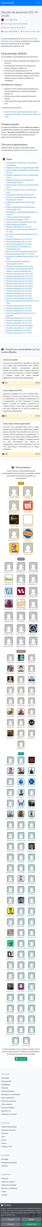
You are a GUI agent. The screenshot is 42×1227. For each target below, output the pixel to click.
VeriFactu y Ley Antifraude (10, 1094)
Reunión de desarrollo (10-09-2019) (19, 266)
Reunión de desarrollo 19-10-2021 (19, 227)
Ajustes (31, 1219)
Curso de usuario (10, 360)
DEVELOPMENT (14, 31)
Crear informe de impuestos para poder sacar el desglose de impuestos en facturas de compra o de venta (22, 114)
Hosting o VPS (6, 1146)
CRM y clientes (6, 1104)
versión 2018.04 (28, 39)
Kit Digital (4, 1159)
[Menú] (38, 3)
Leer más (10, 1219)
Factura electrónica (7, 1091)
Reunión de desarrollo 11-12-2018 (19, 328)
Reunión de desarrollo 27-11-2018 (19, 333)
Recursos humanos (8, 1108)
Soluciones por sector (9, 1114)
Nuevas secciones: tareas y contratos (19, 298)
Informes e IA (6, 1111)
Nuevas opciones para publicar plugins (19, 325)
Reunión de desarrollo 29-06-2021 (19, 244)
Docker (3, 1143)
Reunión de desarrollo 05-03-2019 (19, 306)
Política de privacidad (8, 1185)
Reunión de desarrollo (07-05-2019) (19, 283)
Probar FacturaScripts (9, 1127)
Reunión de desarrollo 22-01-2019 (19, 320)
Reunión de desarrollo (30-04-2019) (19, 286)
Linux (3, 1137)
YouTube (4, 1195)
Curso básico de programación (16, 423)
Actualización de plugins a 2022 (17, 219)
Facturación (5, 1078)
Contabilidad (5, 1085)
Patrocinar (22, 1059)
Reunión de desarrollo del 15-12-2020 (20, 254)
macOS (3, 1140)
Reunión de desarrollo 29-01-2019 (19, 318)
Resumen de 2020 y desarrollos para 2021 (21, 251)
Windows (4, 1133)
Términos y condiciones (9, 1188)
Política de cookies (7, 1182)
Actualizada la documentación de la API (20, 195)
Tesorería (4, 1088)
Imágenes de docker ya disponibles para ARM (22, 168)
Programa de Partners (9, 1162)
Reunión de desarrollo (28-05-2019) (19, 279)
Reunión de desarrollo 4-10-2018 (18, 330)
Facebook (4, 1178)
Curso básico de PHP (12, 390)
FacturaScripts (7, 2)
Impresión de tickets (8, 1130)
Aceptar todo (31, 1224)
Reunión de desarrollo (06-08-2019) (19, 274)
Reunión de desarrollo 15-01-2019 (19, 323)
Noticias (15, 20)
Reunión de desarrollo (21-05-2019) (19, 281)
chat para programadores (29, 150)
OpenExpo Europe (7, 41)
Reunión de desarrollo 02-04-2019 (19, 296)
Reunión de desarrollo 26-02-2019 (19, 308)
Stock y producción (7, 1098)
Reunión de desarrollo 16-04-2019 (19, 291)
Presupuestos (6, 1081)
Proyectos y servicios (8, 1101)
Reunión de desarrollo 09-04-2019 (19, 293)
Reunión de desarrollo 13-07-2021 (19, 239)
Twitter (3, 1192)
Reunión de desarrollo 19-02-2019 (19, 311)
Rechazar (11, 1224)
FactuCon (4, 1166)
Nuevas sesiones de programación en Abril (21, 222)
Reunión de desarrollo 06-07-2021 (19, 242)
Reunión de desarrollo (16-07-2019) (19, 276)
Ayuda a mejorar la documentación (18, 217)
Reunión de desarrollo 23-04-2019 (19, 288)
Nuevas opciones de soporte (16, 224)
